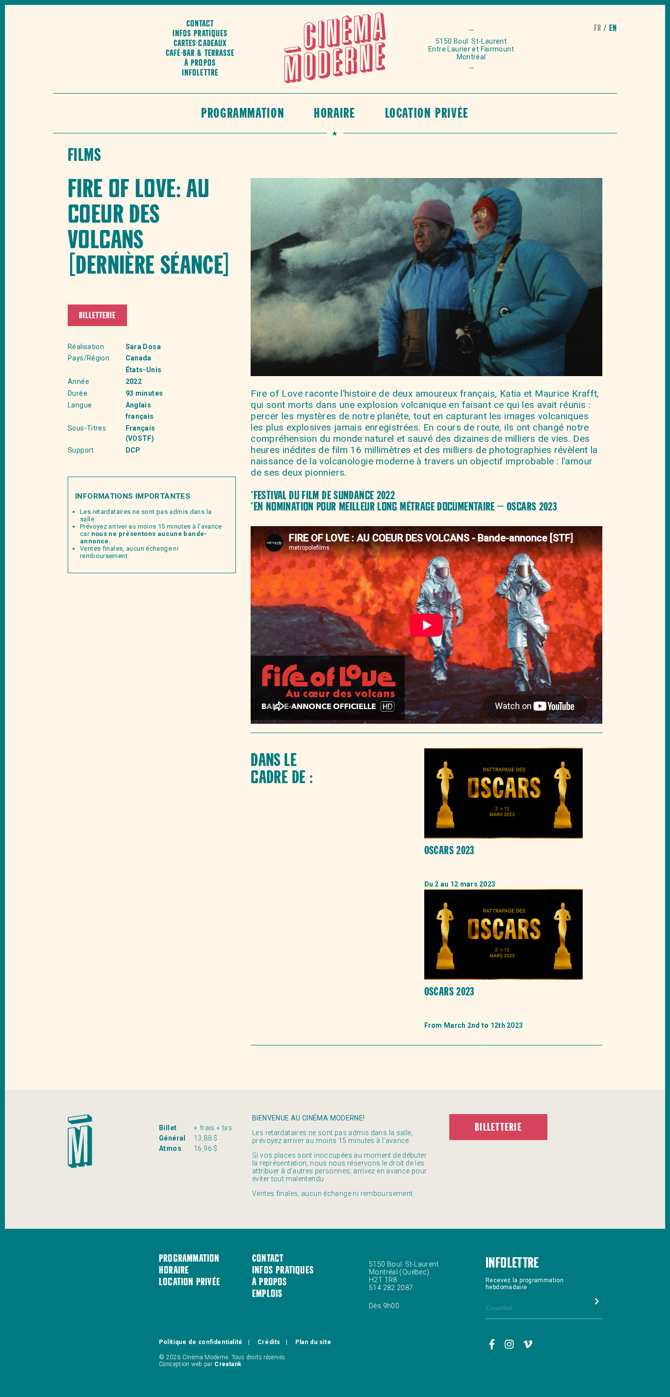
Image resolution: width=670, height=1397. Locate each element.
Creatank (227, 1364)
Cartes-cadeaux (200, 44)
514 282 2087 (391, 1288)
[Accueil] (335, 49)
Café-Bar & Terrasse (200, 54)
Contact (200, 24)
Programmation (242, 114)
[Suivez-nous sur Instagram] (510, 1344)
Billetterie (97, 316)
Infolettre (200, 73)
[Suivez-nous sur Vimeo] (528, 1344)
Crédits (269, 1342)
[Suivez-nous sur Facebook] (493, 1344)
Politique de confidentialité (201, 1342)
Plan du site (313, 1342)
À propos (199, 63)
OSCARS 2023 (449, 851)
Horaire (334, 114)
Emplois (267, 1294)
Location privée (427, 114)
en (613, 29)
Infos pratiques (200, 34)
